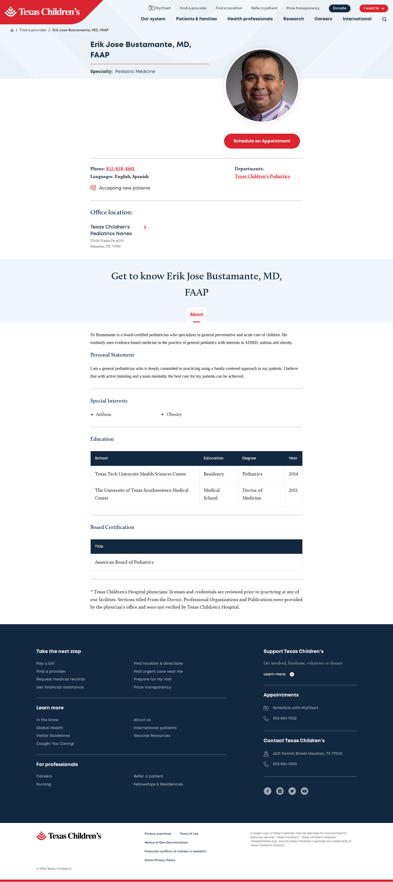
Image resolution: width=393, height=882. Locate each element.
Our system (153, 19)
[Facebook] (268, 791)
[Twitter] (292, 791)
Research (293, 19)
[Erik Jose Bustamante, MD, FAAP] (51, 12)
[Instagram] (280, 791)
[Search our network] (384, 19)
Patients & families (196, 19)
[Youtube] (304, 791)
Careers (323, 19)
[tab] (196, 314)
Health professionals (250, 19)
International (357, 19)
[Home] (12, 30)
